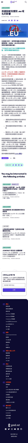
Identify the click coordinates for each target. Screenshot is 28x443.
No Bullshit (8, 413)
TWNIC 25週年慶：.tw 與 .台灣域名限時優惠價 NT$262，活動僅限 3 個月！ (14, 189)
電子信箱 (8, 326)
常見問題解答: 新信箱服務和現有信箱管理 (14, 210)
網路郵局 (8, 342)
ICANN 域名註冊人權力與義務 (12, 389)
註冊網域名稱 (9, 366)
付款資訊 (8, 394)
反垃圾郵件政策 (9, 397)
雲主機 (7, 376)
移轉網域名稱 (9, 368)
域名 (14, 158)
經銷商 (7, 337)
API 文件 (7, 360)
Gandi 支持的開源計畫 (11, 410)
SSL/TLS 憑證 (8, 379)
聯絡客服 (8, 353)
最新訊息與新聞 (5, 8)
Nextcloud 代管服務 (10, 316)
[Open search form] (25, 2)
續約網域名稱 (9, 371)
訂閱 (14, 290)
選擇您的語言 (14, 436)
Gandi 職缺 (8, 418)
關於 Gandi (8, 407)
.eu (10, 158)
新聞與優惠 (8, 415)
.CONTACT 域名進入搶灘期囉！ (13, 250)
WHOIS (7, 345)
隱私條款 (8, 399)
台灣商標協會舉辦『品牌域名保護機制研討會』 (13, 230)
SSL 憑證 (8, 329)
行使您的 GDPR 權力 (10, 402)
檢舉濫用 (8, 384)
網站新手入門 (15, 184)
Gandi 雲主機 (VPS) (10, 324)
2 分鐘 (4, 198)
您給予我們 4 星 (13, 434)
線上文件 (8, 358)
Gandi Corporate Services (11, 334)
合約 (7, 387)
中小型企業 (8, 339)
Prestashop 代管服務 (10, 319)
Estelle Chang (6, 16)
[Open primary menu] (2, 2)
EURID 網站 (18, 154)
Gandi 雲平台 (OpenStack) (11, 321)
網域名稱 (8, 306)
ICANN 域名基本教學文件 (11, 392)
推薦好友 (8, 347)
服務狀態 (8, 355)
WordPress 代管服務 (10, 314)
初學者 (8, 198)
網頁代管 (8, 311)
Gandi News (6, 196)
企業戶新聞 (5, 226)
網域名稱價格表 (9, 308)
